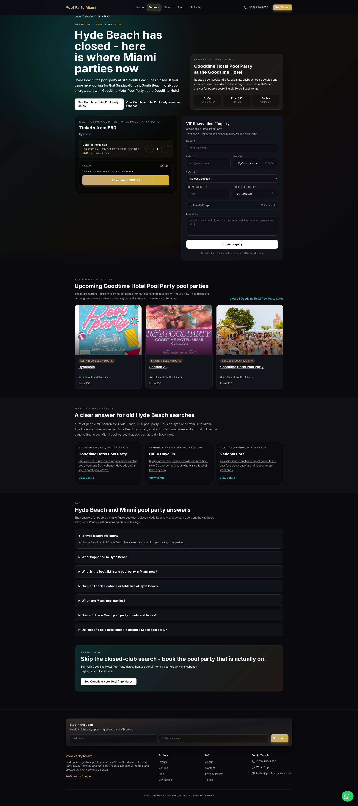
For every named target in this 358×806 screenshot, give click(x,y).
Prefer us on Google (78, 776)
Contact (210, 767)
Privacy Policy (214, 773)
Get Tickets (282, 7)
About (209, 761)
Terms (209, 779)
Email (191, 156)
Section (191, 171)
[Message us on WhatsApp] (348, 796)
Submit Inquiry (232, 244)
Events (168, 7)
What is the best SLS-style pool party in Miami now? (119, 571)
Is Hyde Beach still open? (100, 536)
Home (140, 7)
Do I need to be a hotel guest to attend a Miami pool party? (124, 630)
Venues (154, 7)
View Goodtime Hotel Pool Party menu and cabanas (153, 104)
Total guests (196, 187)
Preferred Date (245, 187)
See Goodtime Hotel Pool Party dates (98, 104)
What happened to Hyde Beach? (105, 557)
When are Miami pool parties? (103, 600)
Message (192, 213)
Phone (238, 156)
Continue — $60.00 (126, 180)
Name (190, 141)
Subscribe (279, 738)
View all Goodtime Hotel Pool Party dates (256, 298)
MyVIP (210, 795)
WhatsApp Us (264, 767)
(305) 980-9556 (266, 761)
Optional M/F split (232, 205)
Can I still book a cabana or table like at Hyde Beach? (120, 586)
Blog (180, 7)
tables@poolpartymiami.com (273, 773)
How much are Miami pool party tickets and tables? (119, 615)
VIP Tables (195, 7)
